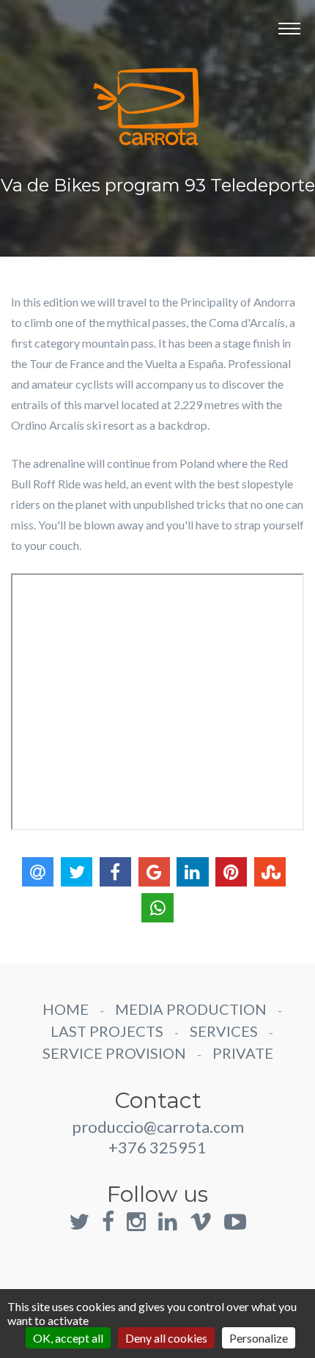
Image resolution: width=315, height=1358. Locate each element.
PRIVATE (242, 1053)
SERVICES (224, 1031)
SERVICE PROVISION (114, 1053)
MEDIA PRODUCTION (191, 1009)
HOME (65, 1009)
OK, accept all (68, 1338)
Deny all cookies (166, 1338)
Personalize (258, 1338)
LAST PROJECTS (107, 1031)
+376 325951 (157, 1147)
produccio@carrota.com (158, 1127)
